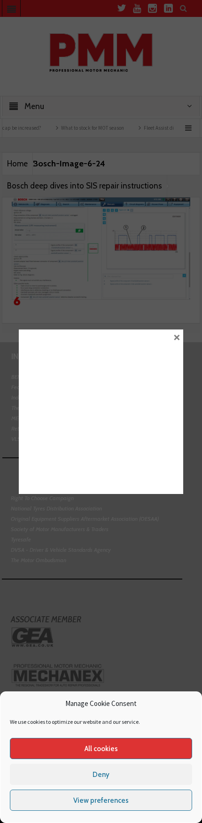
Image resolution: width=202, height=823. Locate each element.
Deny (101, 774)
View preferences (101, 800)
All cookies (101, 749)
